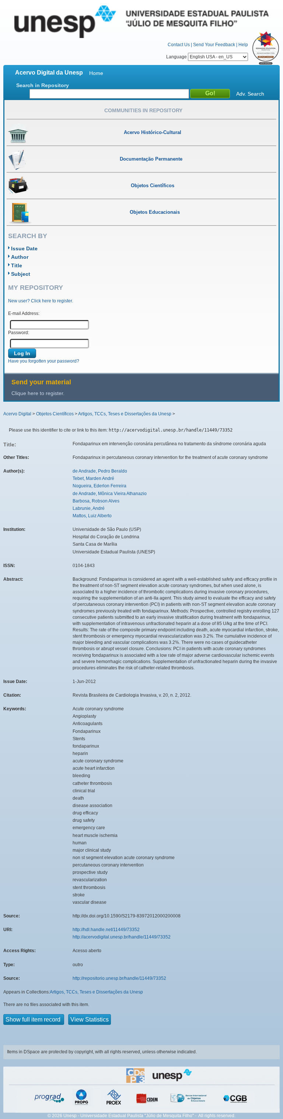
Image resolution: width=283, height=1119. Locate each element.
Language (177, 56)
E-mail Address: (23, 313)
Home (96, 73)
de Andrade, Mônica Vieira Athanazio (110, 493)
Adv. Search (250, 94)
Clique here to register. (37, 393)
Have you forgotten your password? (43, 361)
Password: (18, 332)
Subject (20, 274)
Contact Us (179, 44)
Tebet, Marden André (93, 478)
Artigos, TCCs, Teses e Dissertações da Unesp (124, 413)
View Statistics (89, 1019)
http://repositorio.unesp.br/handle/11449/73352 (119, 978)
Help (243, 44)
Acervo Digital (17, 413)
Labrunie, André (89, 508)
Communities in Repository (143, 110)
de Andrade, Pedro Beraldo (100, 471)
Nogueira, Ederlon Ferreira (99, 485)
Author (19, 257)
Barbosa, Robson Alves (96, 501)
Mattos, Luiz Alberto (92, 515)
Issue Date (24, 248)
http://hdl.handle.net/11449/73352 (106, 929)
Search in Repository (42, 85)
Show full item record (34, 1019)
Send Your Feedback (214, 44)
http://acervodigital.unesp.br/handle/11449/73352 (122, 937)
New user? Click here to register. (40, 300)
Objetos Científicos (55, 413)
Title (16, 265)
